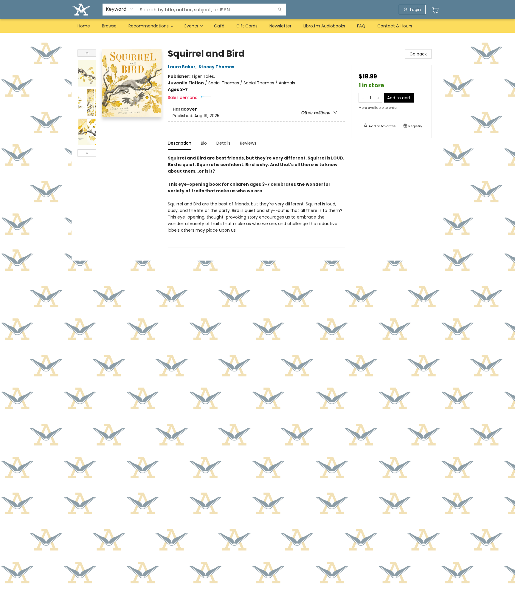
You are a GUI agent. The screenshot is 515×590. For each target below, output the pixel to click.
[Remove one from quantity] (362, 98)
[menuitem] (84, 26)
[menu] (257, 26)
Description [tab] (179, 143)
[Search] (280, 10)
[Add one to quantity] (378, 98)
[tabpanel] (256, 201)
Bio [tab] (204, 143)
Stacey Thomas (216, 67)
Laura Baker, (183, 67)
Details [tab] (223, 143)
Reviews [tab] (248, 143)
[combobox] (120, 9)
